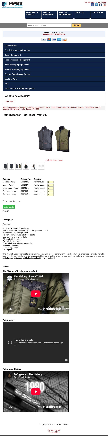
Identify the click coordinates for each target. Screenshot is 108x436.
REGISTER (102, 2)
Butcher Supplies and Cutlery (17, 74)
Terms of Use (54, 432)
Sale (6, 84)
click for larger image (54, 160)
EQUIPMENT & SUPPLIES (32, 13)
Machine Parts (11, 79)
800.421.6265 (48, 34)
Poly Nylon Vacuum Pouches (17, 50)
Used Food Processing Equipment (20, 88)
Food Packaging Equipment (17, 65)
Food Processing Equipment (17, 60)
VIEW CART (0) (91, 2)
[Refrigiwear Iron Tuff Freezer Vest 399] (54, 158)
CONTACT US (97, 12)
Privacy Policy (54, 430)
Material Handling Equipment (17, 69)
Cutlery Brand (11, 45)
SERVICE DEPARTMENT (48, 13)
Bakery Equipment (13, 55)
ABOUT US (79, 12)
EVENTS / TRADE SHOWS (65, 13)
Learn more (9, 101)
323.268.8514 (60, 34)
